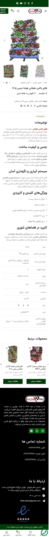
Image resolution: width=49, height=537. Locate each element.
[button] (44, 40)
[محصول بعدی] (3, 82)
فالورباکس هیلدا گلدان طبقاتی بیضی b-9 (14, 367)
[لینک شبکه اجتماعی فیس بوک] (32, 3)
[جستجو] (18, 11)
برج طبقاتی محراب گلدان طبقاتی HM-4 (36, 367)
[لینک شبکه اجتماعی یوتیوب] (21, 3)
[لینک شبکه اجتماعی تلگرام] (21, 106)
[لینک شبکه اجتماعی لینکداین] (24, 106)
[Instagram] (42, 430)
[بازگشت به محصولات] (6, 82)
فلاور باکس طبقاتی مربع (33, 101)
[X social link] (29, 3)
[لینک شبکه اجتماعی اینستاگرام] (25, 3)
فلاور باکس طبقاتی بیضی (14, 373)
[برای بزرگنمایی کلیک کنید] (42, 58)
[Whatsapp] (36, 430)
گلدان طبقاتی (25, 82)
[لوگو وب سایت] (35, 10)
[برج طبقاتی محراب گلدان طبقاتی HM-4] (36, 354)
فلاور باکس (37, 82)
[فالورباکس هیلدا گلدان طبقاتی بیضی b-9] (13, 354)
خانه (45, 82)
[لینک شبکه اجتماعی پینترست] (17, 3)
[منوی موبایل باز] (45, 11)
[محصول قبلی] (9, 82)
